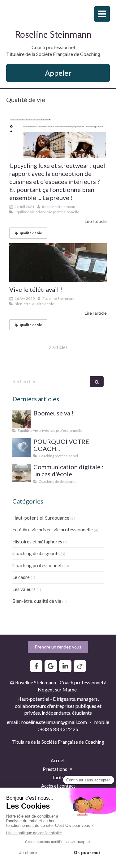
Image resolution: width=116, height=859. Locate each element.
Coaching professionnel (36, 565)
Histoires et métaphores (37, 541)
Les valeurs (24, 589)
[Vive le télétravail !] (58, 262)
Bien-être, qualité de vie (36, 601)
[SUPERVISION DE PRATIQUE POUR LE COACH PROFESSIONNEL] (21, 447)
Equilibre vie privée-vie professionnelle (52, 529)
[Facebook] (36, 666)
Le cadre (21, 577)
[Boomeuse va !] (21, 419)
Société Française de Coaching (72, 742)
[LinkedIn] (65, 666)
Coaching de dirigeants (36, 553)
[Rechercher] (97, 381)
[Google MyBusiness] (51, 666)
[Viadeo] (80, 666)
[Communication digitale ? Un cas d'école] (21, 473)
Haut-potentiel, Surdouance (40, 518)
